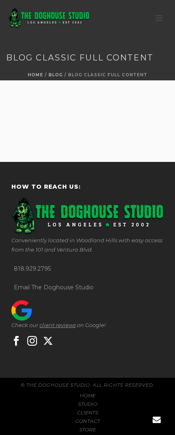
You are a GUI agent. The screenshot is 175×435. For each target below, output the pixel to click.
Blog (55, 75)
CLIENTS (87, 412)
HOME (88, 395)
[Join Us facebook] (16, 341)
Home (35, 75)
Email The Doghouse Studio (54, 287)
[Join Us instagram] (32, 341)
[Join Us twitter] (48, 341)
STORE (87, 429)
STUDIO (87, 404)
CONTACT (87, 421)
